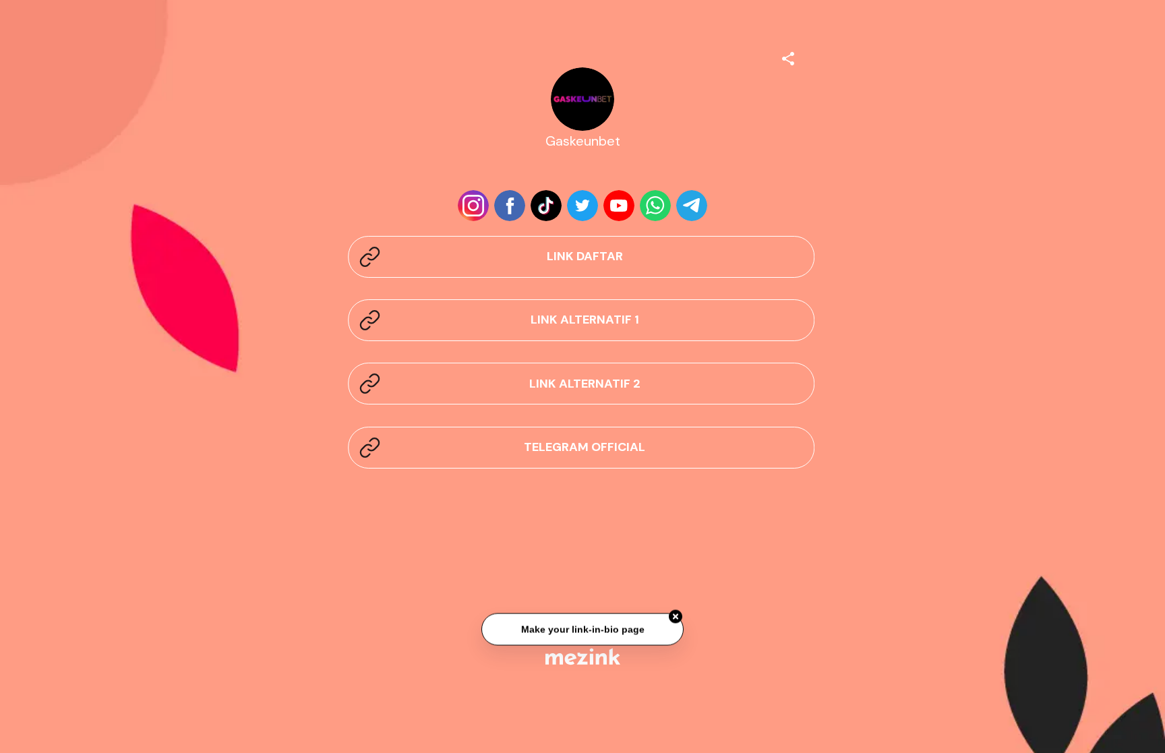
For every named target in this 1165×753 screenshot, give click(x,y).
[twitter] (582, 205)
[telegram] (691, 205)
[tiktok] (546, 205)
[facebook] (509, 205)
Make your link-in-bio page (582, 630)
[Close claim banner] (675, 618)
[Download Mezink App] (582, 656)
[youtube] (618, 205)
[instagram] (473, 205)
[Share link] (788, 56)
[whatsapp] (655, 205)
